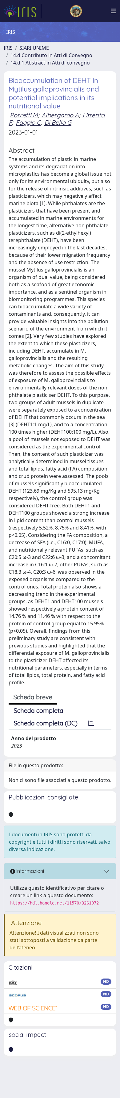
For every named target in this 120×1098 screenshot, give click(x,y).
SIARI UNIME (34, 48)
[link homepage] (22, 11)
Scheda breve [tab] (33, 697)
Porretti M (24, 115)
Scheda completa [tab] (38, 710)
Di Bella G (57, 122)
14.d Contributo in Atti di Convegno (51, 55)
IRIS (8, 48)
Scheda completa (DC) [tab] (46, 723)
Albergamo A (60, 115)
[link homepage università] (76, 11)
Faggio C (28, 122)
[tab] (91, 723)
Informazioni (29, 871)
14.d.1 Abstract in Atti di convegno (50, 62)
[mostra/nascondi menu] (113, 11)
